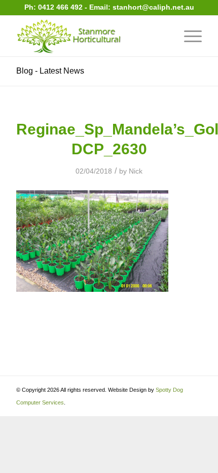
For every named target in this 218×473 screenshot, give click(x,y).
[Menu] (188, 36)
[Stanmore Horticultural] (90, 36)
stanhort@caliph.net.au (153, 7)
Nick (135, 171)
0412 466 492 (61, 7)
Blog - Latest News (50, 70)
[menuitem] (188, 36)
